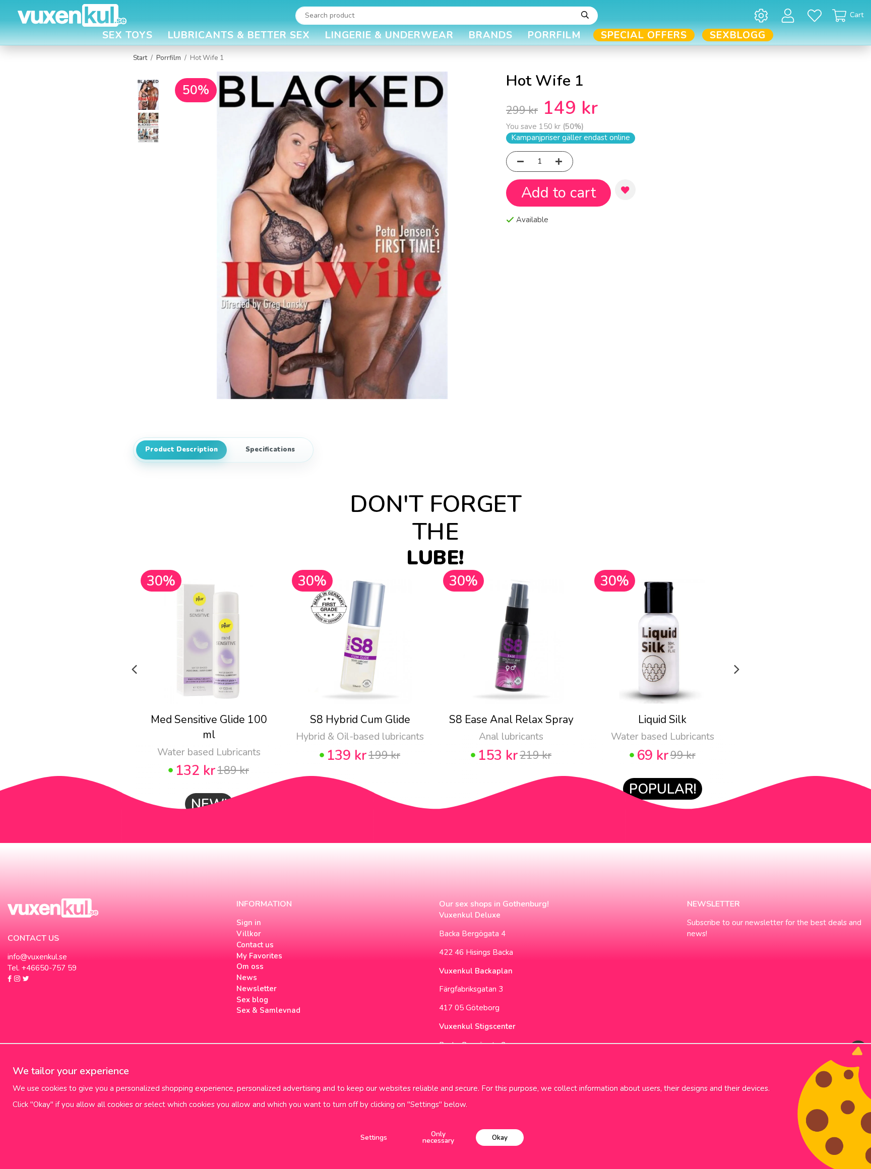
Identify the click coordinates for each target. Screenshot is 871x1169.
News (246, 977)
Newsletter (256, 989)
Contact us (255, 945)
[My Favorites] (816, 15)
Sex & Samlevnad (268, 1010)
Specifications (270, 449)
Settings (373, 1137)
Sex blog (252, 1000)
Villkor (248, 934)
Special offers (644, 35)
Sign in (248, 923)
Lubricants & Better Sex (239, 35)
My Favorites (259, 956)
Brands (491, 35)
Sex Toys (127, 35)
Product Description (181, 449)
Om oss (250, 966)
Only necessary (438, 1137)
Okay (500, 1137)
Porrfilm (554, 35)
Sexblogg (738, 35)
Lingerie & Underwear (389, 35)
